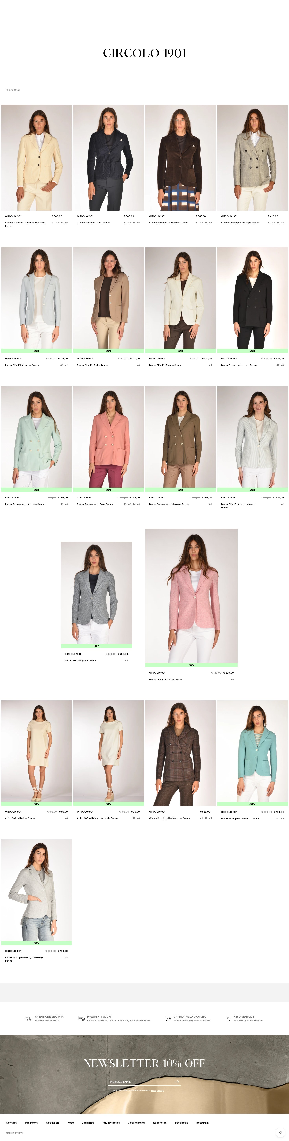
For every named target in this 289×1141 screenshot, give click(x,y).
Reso (70, 1122)
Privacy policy (111, 1122)
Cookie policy (136, 1122)
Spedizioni (53, 1122)
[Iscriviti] (177, 1081)
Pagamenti (31, 1122)
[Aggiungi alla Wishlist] (68, 108)
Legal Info (88, 1122)
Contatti (11, 1122)
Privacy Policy (157, 1090)
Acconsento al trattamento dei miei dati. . (138, 1090)
